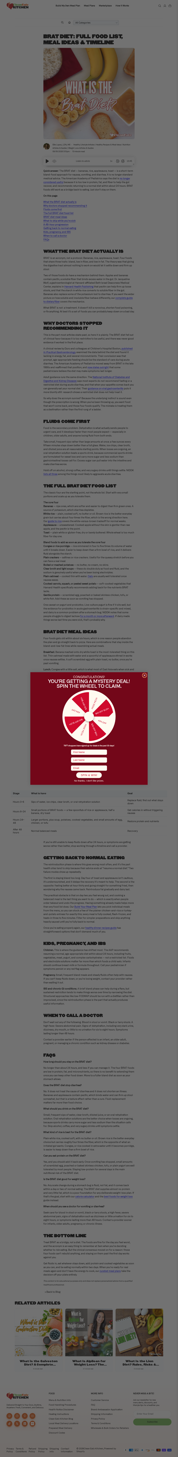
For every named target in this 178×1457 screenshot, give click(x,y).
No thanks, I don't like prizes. (89, 781)
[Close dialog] (144, 675)
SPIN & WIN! (89, 775)
